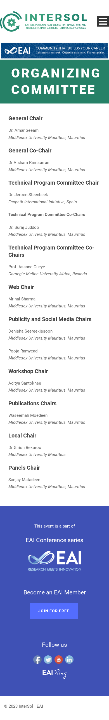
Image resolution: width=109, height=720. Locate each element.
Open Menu (103, 21)
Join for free (53, 611)
